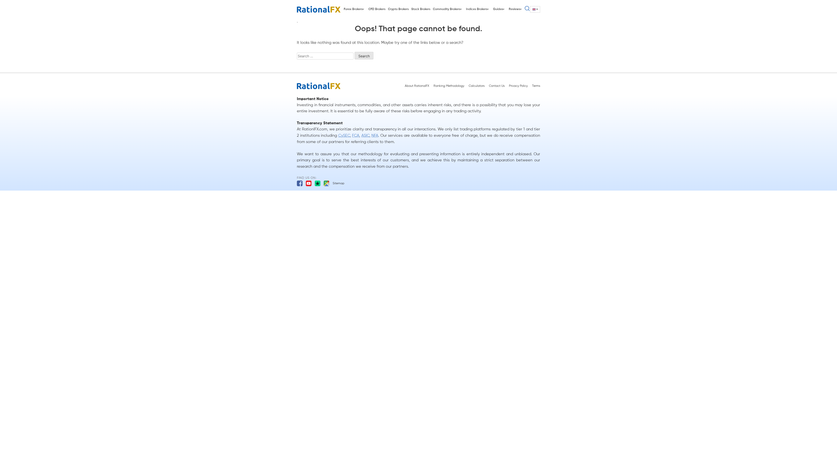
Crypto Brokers (398, 9)
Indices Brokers (476, 9)
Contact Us (497, 85)
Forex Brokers (353, 9)
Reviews (514, 9)
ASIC (365, 136)
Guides (498, 9)
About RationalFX (417, 85)
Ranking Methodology (449, 85)
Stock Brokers (420, 9)
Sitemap (338, 183)
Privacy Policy (518, 85)
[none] (535, 9)
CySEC (344, 136)
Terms (536, 85)
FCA (355, 136)
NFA (374, 136)
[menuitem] (535, 9)
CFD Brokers (376, 9)
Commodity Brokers (446, 9)
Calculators (477, 85)
